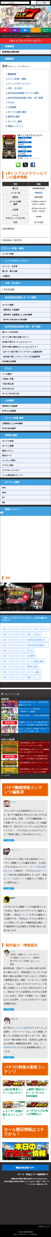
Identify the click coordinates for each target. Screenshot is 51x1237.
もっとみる (5, 735)
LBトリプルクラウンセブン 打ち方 (18, 650)
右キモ (13, 801)
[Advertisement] (25, 543)
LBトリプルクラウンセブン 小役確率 (19, 655)
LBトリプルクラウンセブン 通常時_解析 (20, 666)
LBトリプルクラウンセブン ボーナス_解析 (21, 672)
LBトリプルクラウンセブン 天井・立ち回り (21, 634)
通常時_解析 (14, 116)
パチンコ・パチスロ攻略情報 (22, 36)
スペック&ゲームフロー (19, 83)
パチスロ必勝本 (28, 914)
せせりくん (15, 849)
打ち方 (11, 102)
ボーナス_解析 (15, 121)
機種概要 (12, 74)
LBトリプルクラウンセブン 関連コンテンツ (21, 677)
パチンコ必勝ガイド (15, 878)
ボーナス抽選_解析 (17, 111)
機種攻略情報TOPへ (25, 1167)
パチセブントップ (6, 36)
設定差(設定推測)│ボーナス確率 (23, 92)
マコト (13, 951)
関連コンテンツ (15, 126)
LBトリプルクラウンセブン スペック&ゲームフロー (25, 629)
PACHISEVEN (28, 1232)
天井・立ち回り (15, 88)
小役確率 (12, 107)
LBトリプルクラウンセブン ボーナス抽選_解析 (23, 661)
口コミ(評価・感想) (17, 78)
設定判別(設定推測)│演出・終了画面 (25, 97)
